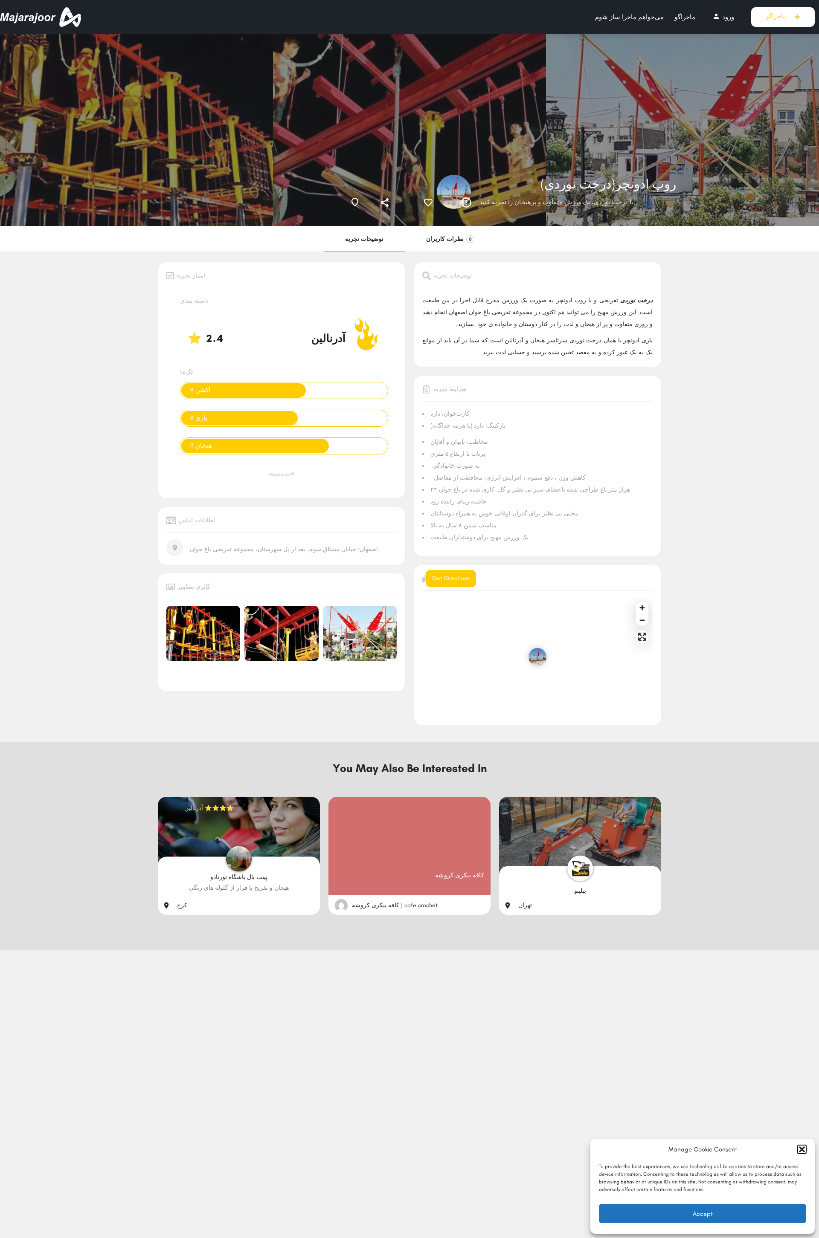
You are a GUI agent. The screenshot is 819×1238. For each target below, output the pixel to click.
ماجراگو (684, 17)
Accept (703, 1214)
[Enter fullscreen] (642, 637)
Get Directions (451, 578)
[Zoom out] (642, 620)
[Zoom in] (642, 608)
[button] (802, 1149)
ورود (723, 16)
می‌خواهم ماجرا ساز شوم (629, 17)
